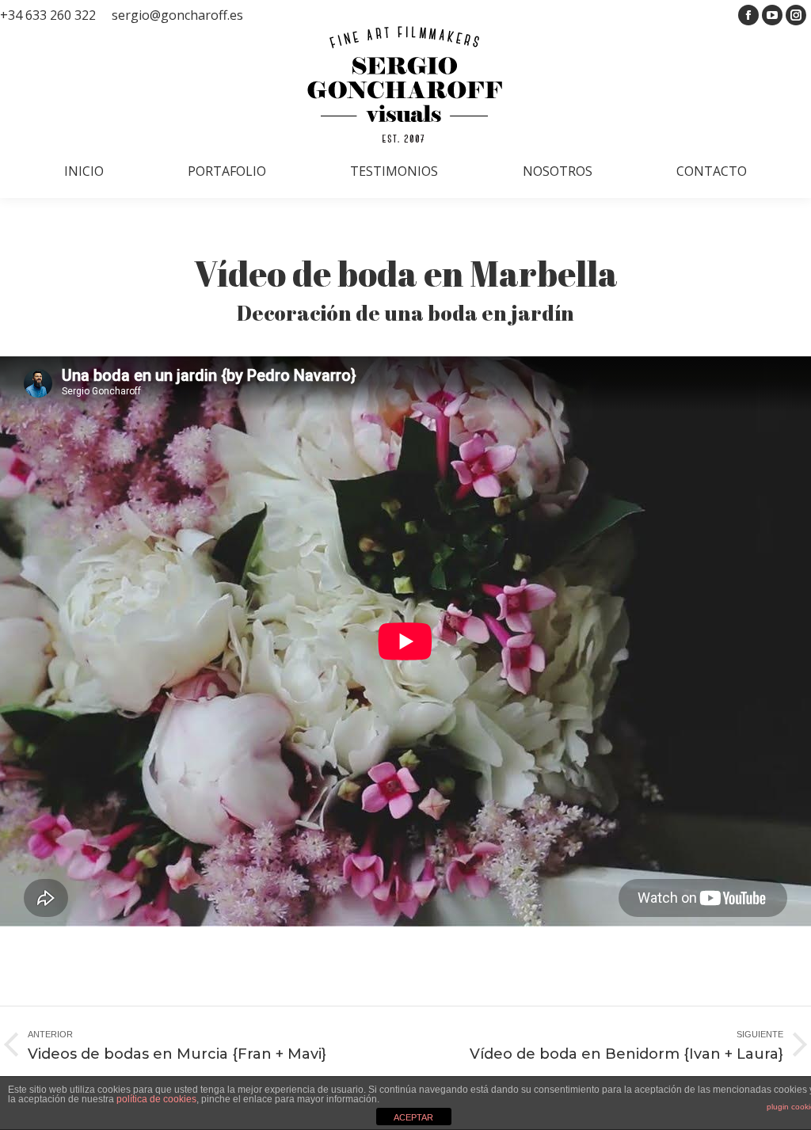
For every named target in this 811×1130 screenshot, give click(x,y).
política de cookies (156, 1099)
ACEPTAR (413, 1117)
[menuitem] (84, 171)
